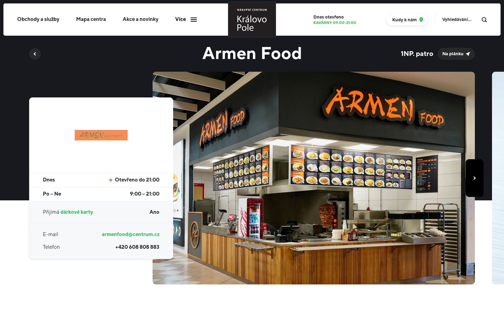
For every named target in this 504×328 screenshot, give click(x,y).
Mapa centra (91, 19)
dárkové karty (76, 212)
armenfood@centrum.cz (130, 234)
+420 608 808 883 (137, 247)
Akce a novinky (140, 19)
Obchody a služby (38, 19)
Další (474, 178)
